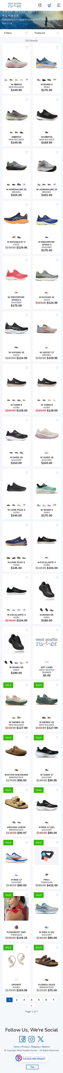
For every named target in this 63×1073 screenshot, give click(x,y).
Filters (8, 33)
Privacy (25, 1046)
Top (32, 1067)
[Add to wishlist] (26, 47)
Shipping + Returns (40, 1046)
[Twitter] (40, 1039)
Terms (16, 1046)
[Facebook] (22, 1039)
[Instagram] (31, 1039)
